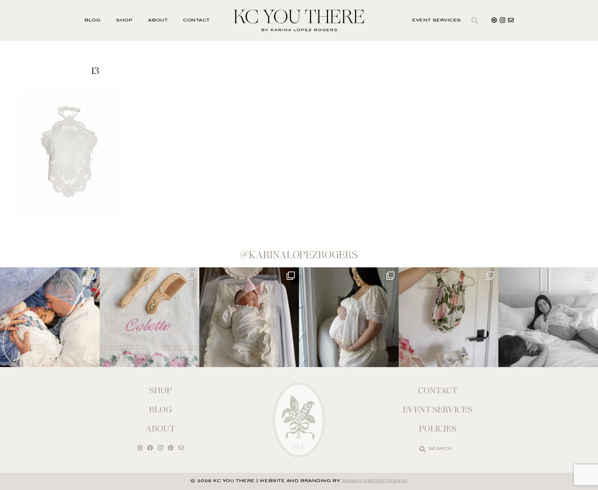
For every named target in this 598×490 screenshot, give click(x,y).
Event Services (436, 21)
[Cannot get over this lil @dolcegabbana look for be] (448, 317)
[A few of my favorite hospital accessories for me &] (149, 317)
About (157, 21)
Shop (124, 21)
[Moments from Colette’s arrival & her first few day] (50, 317)
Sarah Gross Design (375, 481)
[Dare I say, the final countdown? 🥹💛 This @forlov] (349, 317)
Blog (92, 21)
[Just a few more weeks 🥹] (548, 317)
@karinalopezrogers (299, 255)
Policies (437, 428)
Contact (196, 21)
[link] (423, 449)
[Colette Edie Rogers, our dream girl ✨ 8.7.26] (249, 317)
